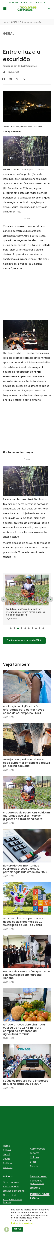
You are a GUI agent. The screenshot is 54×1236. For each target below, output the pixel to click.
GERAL (14, 22)
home (5, 22)
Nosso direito (10, 1195)
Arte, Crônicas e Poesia (12, 1201)
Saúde (6, 1159)
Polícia (7, 1150)
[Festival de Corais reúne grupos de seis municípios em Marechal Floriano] (27, 961)
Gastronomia (11, 1182)
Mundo (34, 1166)
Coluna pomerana (13, 1191)
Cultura (34, 1157)
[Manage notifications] (6, 1229)
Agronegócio (37, 1148)
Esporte (34, 1153)
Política (7, 1163)
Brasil (33, 1161)
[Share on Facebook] (3, 79)
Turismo (7, 1167)
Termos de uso (38, 1176)
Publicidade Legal (40, 1196)
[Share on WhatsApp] (24, 79)
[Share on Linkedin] (10, 79)
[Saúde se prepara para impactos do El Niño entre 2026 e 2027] (27, 1069)
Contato (35, 1188)
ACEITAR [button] (17, 1229)
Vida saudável (11, 1186)
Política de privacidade (37, 1182)
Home (6, 1145)
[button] (11, 628)
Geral (6, 1154)
